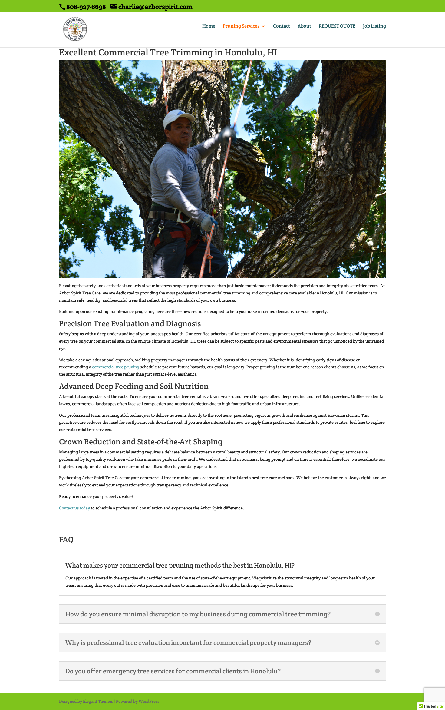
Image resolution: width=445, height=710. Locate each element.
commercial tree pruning (115, 367)
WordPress (149, 701)
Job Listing (374, 26)
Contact (281, 26)
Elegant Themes (98, 701)
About (304, 26)
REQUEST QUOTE (337, 26)
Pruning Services (241, 26)
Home (208, 26)
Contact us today (74, 508)
